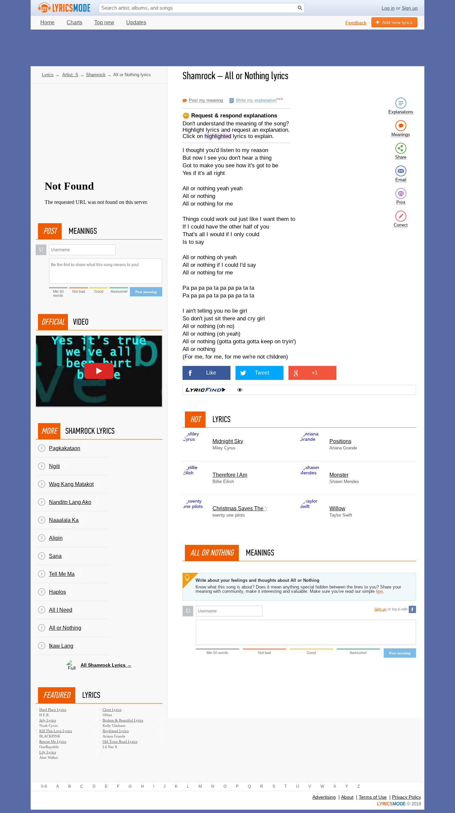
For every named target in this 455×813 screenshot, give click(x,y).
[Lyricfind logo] (206, 390)
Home (47, 22)
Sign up (410, 8)
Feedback (355, 22)
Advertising (324, 797)
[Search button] (300, 8)
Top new (104, 22)
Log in (388, 8)
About (347, 797)
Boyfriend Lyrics (116, 731)
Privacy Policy (406, 797)
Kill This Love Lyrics (55, 731)
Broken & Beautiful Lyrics (123, 720)
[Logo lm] (64, 7)
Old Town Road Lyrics (120, 741)
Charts (74, 22)
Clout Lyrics (112, 710)
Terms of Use (373, 797)
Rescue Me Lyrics (52, 741)
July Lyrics (47, 720)
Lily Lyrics (47, 752)
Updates (136, 22)
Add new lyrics (397, 22)
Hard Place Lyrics (52, 710)
